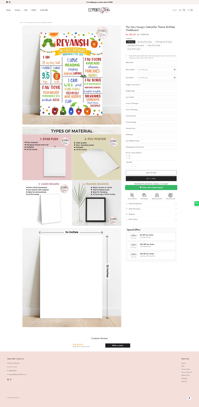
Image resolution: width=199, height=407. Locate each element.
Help (25, 10)
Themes (8, 10)
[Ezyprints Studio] (99, 10)
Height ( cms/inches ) (133, 85)
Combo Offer (44, 10)
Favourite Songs (131, 122)
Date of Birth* (130, 70)
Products (17, 10)
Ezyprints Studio (15, 397)
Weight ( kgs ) (130, 91)
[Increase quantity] (136, 166)
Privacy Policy (185, 369)
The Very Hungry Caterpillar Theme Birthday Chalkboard (38, 22)
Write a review (117, 345)
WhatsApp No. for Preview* (135, 147)
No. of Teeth (130, 97)
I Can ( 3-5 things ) (132, 110)
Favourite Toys (130, 128)
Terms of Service (186, 372)
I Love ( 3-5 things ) (132, 103)
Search (183, 363)
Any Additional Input (132, 141)
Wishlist (33, 10)
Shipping (184, 378)
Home (21, 22)
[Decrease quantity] (128, 166)
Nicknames (129, 135)
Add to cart (151, 173)
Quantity (129, 162)
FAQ (182, 366)
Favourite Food (131, 116)
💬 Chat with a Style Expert (151, 187)
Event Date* (130, 78)
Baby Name (129, 62)
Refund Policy (185, 375)
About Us (184, 381)
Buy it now (151, 179)
